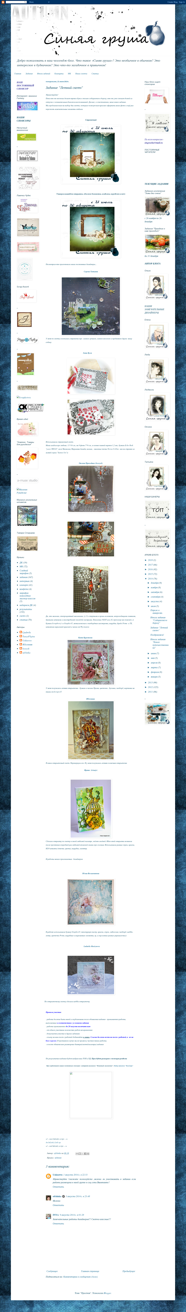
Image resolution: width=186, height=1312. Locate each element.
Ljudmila (27, 632)
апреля (154, 662)
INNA (56, 1214)
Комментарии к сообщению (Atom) (80, 1276)
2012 (150, 687)
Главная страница (90, 1271)
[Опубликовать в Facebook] (85, 1153)
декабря (155, 582)
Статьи (95, 73)
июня (153, 653)
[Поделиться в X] (82, 1153)
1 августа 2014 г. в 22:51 (75, 1174)
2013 (150, 682)
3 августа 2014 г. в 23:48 (78, 1196)
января (154, 676)
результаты (26, 609)
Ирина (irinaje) (90, 770)
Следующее (52, 1271)
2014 (150, 578)
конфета (24, 588)
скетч (23, 615)
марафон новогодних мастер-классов (27, 595)
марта (154, 667)
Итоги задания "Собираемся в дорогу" (158, 620)
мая (153, 657)
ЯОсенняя (90, 699)
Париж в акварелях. (156, 611)
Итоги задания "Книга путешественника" (159, 643)
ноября (154, 587)
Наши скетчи (81, 73)
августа (155, 601)
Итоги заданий (43, 73)
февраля (155, 671)
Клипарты (59, 73)
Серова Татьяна (91, 271)
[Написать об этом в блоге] (79, 1153)
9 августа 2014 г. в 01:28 (72, 1214)
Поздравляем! (157, 634)
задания (58, 1157)
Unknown (57, 1174)
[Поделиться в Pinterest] (88, 1153)
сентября (156, 596)
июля (153, 606)
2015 (150, 573)
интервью (24, 580)
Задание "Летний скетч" (159, 629)
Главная (17, 73)
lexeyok (26, 648)
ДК (21, 562)
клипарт (24, 584)
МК (69, 73)
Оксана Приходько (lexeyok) (91, 463)
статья (23, 619)
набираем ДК (26, 605)
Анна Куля (87, 353)
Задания (29, 73)
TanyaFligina (29, 636)
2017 (150, 564)
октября (155, 591)
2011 (150, 691)
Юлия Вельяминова (90, 873)
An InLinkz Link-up (53, 1142)
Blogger (107, 1292)
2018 (150, 559)
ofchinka (57, 1196)
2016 (150, 569)
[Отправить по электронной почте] (77, 1153)
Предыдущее (128, 1271)
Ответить (58, 1186)
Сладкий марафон (24, 572)
